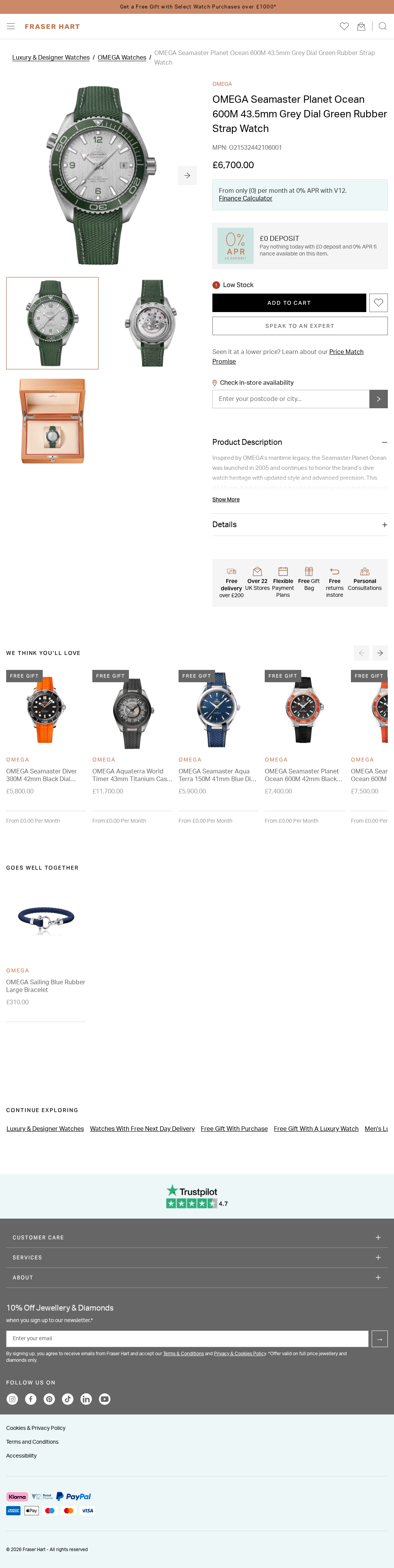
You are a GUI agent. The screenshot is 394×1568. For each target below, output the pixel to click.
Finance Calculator (245, 198)
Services (27, 1257)
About (23, 1277)
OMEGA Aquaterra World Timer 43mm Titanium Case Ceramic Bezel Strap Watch (131, 775)
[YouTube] (104, 1399)
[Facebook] (31, 1399)
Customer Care (38, 1237)
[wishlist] (344, 26)
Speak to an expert (300, 325)
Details (224, 525)
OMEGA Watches (122, 58)
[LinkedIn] (86, 1399)
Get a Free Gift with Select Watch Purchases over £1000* (197, 7)
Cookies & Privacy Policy (35, 1428)
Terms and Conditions (32, 1442)
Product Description (247, 442)
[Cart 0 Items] (361, 26)
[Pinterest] (49, 1399)
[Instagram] (12, 1399)
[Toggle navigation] (15, 26)
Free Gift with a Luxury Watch (316, 1129)
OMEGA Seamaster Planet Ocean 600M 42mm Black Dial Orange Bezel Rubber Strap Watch (302, 775)
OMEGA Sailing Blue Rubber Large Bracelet (45, 986)
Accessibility (21, 1456)
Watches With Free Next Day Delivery (142, 1129)
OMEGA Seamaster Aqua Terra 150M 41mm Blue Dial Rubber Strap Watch (217, 775)
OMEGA (222, 83)
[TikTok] (68, 1399)
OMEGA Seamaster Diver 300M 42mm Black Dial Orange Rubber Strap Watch (41, 775)
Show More (226, 499)
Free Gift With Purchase (234, 1129)
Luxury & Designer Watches (51, 58)
